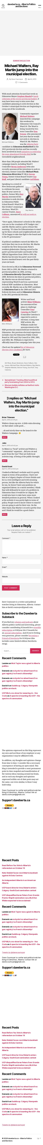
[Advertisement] (21, 33)
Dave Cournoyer (17, 79)
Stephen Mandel (24, 96)
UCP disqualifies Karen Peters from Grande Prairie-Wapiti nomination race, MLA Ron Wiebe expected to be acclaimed (20, 898)
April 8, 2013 (32, 79)
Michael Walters (26, 365)
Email (4, 567)
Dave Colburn (29, 363)
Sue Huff (31, 367)
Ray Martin (36, 365)
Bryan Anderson (17, 363)
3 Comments (22, 82)
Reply (5, 437)
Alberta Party (32, 144)
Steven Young (22, 367)
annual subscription (13, 633)
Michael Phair (15, 365)
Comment (6, 538)
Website (5, 577)
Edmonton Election (21, 60)
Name (5, 558)
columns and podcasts (23, 622)
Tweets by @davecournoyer (13, 952)
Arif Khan (8, 363)
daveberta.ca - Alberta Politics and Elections (22, 5)
